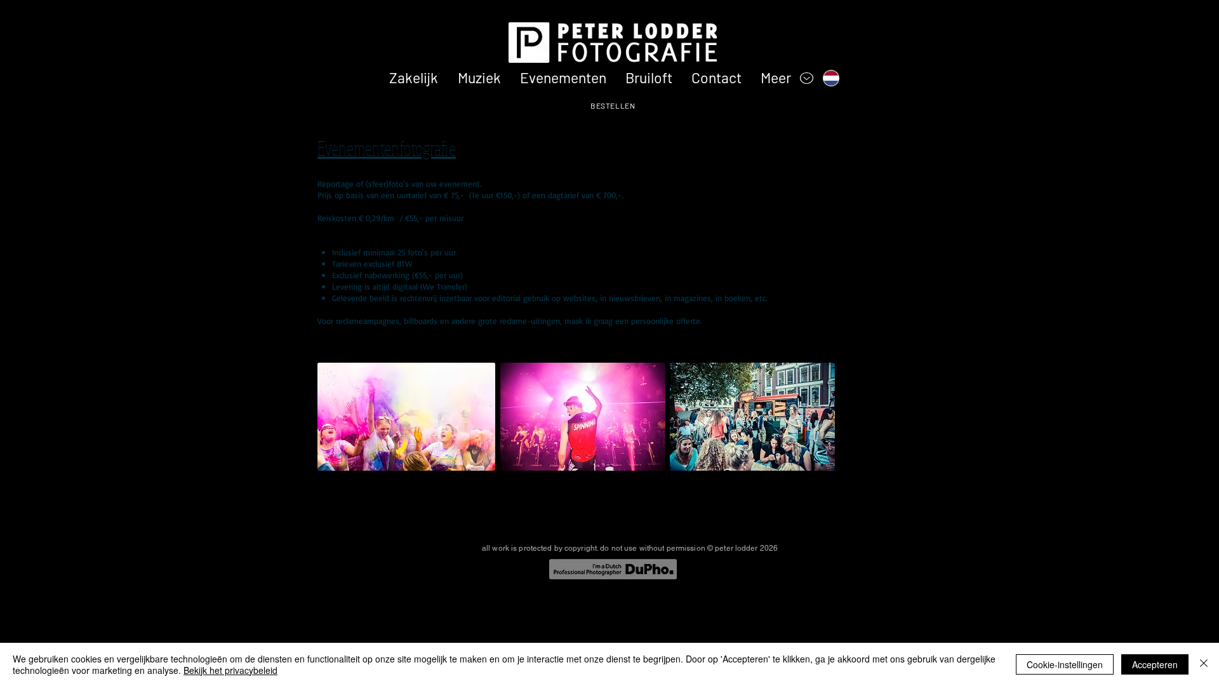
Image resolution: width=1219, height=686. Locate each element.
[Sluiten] (1203, 664)
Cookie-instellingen (1065, 664)
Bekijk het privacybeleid (230, 670)
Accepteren (1155, 664)
